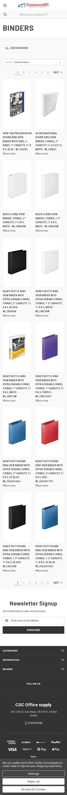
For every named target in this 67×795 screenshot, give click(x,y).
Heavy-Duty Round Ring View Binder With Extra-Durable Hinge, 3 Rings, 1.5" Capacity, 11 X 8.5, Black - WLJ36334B (16, 556)
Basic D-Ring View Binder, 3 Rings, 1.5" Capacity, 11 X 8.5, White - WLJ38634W (47, 220)
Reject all (33, 781)
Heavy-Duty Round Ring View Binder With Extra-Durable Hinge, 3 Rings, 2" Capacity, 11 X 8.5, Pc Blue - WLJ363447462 (17, 471)
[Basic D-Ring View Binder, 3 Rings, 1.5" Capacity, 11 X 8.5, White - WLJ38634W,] (50, 185)
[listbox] (38, 62)
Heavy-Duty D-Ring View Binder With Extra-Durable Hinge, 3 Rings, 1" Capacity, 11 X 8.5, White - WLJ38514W (17, 386)
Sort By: (9, 62)
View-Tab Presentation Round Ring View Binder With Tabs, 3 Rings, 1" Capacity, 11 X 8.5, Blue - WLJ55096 (17, 141)
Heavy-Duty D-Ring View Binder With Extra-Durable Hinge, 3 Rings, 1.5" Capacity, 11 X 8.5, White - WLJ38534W (49, 301)
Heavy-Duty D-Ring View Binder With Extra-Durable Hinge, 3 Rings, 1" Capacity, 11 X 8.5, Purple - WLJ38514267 (49, 386)
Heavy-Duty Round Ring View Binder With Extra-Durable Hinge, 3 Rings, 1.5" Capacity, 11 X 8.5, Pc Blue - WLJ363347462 (49, 556)
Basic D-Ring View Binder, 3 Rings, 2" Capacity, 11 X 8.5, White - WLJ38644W (14, 220)
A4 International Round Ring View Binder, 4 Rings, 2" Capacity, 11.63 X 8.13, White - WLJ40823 (48, 141)
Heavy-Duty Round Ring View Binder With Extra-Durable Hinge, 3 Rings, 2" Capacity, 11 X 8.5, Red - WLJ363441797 (49, 471)
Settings (33, 774)
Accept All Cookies (33, 789)
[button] (33, 48)
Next (56, 72)
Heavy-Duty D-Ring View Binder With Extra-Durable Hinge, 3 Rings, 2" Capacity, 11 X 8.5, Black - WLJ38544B (17, 301)
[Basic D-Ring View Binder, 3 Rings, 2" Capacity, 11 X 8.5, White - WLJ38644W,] (17, 185)
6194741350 (35, 723)
